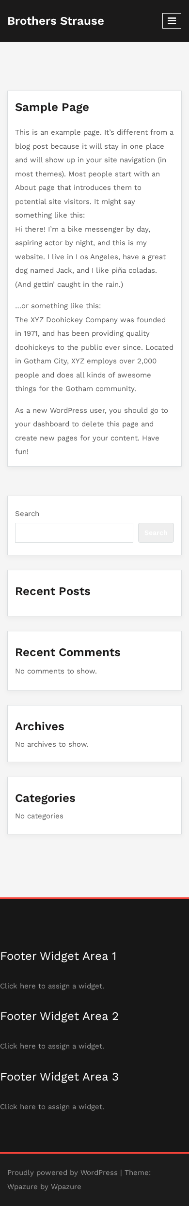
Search (27, 513)
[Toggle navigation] (172, 21)
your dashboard (42, 424)
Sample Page (52, 107)
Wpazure (22, 1186)
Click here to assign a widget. (52, 986)
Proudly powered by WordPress (62, 1172)
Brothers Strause (55, 21)
